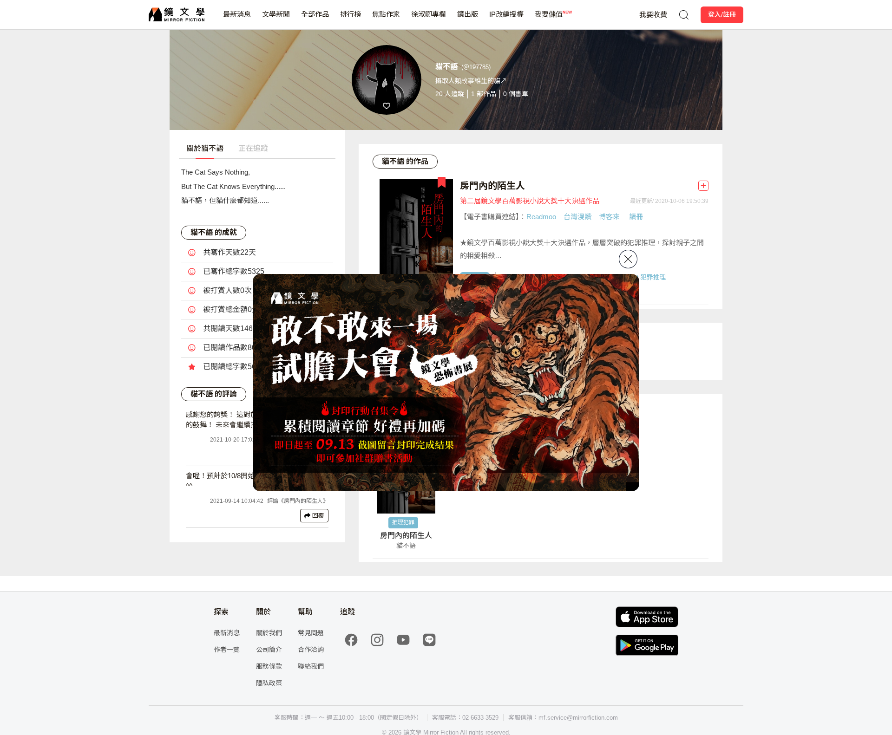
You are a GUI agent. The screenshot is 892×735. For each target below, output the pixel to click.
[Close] (628, 259)
